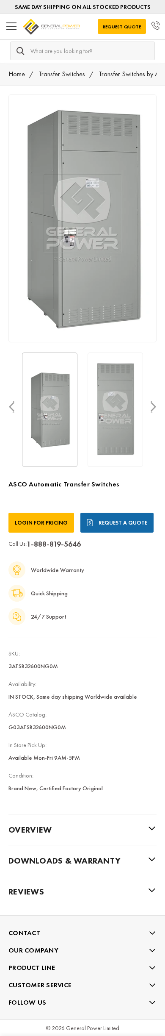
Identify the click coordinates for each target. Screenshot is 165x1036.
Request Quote (122, 27)
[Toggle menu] (11, 26)
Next (153, 406)
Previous (11, 406)
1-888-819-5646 (54, 544)
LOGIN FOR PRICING (41, 522)
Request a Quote (123, 522)
